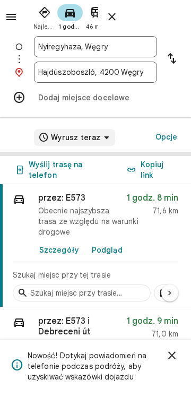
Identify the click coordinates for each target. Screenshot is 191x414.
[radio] (44, 16)
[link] (95, 245)
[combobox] (95, 46)
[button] (95, 329)
